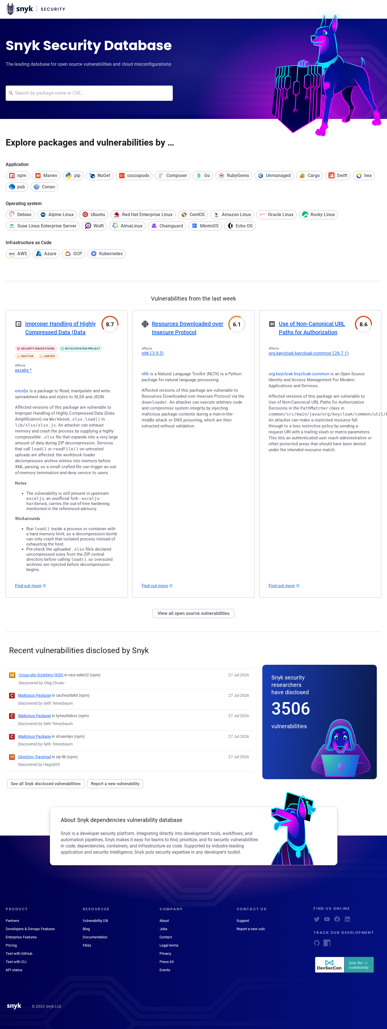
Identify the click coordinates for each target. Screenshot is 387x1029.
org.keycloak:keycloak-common (309, 353)
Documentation (95, 937)
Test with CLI (16, 962)
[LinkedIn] (347, 921)
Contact (166, 937)
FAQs (87, 945)
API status (14, 970)
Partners (12, 921)
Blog (86, 929)
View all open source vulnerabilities (193, 613)
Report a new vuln (251, 929)
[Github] (316, 944)
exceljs (23, 370)
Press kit (167, 962)
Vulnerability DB (95, 921)
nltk (153, 353)
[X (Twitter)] (316, 921)
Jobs (163, 929)
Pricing (11, 945)
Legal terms (169, 945)
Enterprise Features (21, 937)
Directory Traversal (34, 757)
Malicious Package (34, 695)
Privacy (165, 953)
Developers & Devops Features (30, 929)
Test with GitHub (19, 953)
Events (165, 970)
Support (243, 921)
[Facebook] (337, 921)
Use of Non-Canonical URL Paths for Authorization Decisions (312, 332)
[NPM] (327, 944)
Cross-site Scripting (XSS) (41, 675)
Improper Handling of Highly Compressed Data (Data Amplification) (60, 332)
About (164, 921)
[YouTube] (327, 921)
